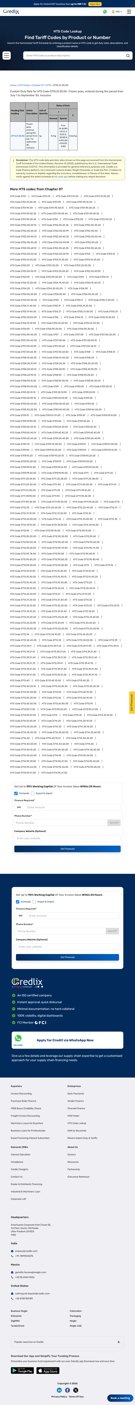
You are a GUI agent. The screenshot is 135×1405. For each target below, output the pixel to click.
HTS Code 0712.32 (81, 513)
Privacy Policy (59, 1396)
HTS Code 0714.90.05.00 (80, 755)
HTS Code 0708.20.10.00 (23, 363)
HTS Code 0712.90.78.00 (23, 553)
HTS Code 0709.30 (83, 398)
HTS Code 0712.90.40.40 (55, 542)
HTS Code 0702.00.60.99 (55, 254)
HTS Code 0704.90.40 (54, 294)
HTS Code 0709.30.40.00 (55, 403)
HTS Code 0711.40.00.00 (79, 484)
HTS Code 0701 (18, 196)
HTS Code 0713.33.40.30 (23, 628)
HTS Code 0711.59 (50, 490)
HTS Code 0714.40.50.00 (23, 744)
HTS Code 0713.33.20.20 (23, 617)
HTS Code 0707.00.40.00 (23, 340)
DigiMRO (15, 1321)
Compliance (17, 1162)
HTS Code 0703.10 (105, 254)
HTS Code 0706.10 (73, 317)
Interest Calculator (20, 1154)
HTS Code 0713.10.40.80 (54, 582)
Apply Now (95, 4)
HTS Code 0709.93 (76, 450)
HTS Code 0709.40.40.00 (55, 409)
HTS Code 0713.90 (83, 703)
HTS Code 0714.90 (51, 755)
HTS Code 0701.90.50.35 (23, 213)
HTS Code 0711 (81, 473)
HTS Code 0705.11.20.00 (101, 300)
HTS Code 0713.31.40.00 (54, 599)
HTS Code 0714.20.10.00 (79, 720)
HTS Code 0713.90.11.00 (22, 709)
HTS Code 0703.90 (20, 277)
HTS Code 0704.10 (99, 277)
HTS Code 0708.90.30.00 (87, 380)
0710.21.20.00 (18, 136)
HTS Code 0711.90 (50, 496)
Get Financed (68, 848)
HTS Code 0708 (82, 352)
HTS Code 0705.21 (51, 311)
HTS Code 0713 (81, 565)
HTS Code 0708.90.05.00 (80, 375)
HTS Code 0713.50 (51, 692)
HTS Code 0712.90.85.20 (23, 559)
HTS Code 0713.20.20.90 (23, 594)
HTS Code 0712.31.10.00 (22, 513)
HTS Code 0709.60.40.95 (87, 438)
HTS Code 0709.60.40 (84, 426)
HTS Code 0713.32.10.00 (23, 605)
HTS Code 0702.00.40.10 (23, 236)
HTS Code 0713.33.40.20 (82, 622)
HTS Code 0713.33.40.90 (86, 628)
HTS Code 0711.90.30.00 (23, 501)
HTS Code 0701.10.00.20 (97, 196)
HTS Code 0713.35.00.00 (80, 640)
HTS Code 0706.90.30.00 (80, 328)
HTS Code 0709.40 (84, 403)
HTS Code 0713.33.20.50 (86, 617)
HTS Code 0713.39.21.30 (83, 651)
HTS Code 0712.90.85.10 (82, 553)
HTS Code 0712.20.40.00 (80, 507)
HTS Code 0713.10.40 (83, 571)
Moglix (73, 1321)
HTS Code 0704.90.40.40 (23, 300)
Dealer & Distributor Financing (26, 1184)
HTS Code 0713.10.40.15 (54, 576)
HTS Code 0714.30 (51, 726)
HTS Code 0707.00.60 (53, 346)
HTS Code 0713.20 (82, 582)
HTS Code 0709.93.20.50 (82, 455)
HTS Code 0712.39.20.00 (54, 524)
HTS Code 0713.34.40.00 (23, 640)
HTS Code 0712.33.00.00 (79, 519)
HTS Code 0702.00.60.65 (23, 254)
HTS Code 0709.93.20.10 (51, 455)
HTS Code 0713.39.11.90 (79, 646)
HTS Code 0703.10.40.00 (87, 259)
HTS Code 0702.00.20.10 (23, 225)
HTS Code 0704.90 (78, 288)
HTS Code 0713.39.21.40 (23, 657)
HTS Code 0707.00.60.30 (23, 352)
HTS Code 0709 (50, 386)
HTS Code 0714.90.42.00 (86, 761)
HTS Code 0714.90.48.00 (87, 767)
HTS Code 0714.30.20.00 (23, 732)
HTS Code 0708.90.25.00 (55, 380)
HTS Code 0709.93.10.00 (104, 450)
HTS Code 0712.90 (19, 530)
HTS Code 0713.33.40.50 (55, 628)
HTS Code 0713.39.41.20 (23, 669)
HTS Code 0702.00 (73, 219)
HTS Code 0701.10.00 (67, 196)
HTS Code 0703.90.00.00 (48, 277)
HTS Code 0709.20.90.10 (23, 398)
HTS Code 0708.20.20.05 (84, 363)
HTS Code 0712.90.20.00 (23, 536)
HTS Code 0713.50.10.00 (80, 692)
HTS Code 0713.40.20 (77, 680)
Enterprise (16, 1316)
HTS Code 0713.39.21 (108, 646)
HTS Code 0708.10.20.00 (23, 357)
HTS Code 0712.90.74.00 (86, 548)
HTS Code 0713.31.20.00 (23, 599)
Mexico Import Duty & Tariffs (82, 1138)
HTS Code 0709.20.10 (100, 386)
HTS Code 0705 (50, 300)
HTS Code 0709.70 (19, 444)
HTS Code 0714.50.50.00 (86, 749)
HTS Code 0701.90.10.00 (79, 202)
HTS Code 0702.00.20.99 (55, 230)
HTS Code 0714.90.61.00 (54, 772)
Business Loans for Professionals (28, 1130)
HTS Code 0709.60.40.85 (55, 438)
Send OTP (114, 823)
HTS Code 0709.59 (75, 415)
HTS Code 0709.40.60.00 (88, 409)
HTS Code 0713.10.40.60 (23, 582)
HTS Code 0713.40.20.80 (23, 692)
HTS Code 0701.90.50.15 (51, 207)
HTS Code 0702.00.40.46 (87, 236)
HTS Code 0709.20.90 (83, 392)
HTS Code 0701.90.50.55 (86, 213)
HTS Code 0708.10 (105, 352)
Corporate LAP (18, 1199)
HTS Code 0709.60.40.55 (86, 432)
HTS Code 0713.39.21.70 (22, 663)
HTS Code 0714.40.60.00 (55, 744)
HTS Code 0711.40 (51, 484)
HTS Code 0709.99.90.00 (55, 473)
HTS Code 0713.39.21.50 (53, 657)
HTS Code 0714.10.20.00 (23, 720)
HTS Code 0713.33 (82, 605)
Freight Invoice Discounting (25, 1115)
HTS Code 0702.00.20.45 (87, 225)
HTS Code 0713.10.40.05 (23, 576)
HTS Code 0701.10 (40, 196)
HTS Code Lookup (77, 1123)
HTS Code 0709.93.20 (21, 455)
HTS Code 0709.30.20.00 (23, 403)
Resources (73, 1162)
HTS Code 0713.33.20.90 (23, 622)
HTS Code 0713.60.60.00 (23, 703)
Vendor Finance (76, 1101)
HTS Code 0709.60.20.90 (54, 426)
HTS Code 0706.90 (20, 328)
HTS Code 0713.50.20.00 (23, 697)
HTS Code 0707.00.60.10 (83, 346)
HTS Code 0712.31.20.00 (54, 513)
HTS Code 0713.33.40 (52, 622)
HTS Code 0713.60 (51, 697)
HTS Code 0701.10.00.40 (23, 202)
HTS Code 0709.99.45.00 (23, 473)
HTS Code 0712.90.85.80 (54, 565)
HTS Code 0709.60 (51, 421)
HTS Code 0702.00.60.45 (87, 248)
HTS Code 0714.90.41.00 (54, 761)
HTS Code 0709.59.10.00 (104, 415)
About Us (73, 1147)
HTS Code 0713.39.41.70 (84, 674)
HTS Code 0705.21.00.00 (79, 311)
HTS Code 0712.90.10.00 (47, 530)
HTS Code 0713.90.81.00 (23, 715)
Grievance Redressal (78, 1176)
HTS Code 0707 (50, 334)
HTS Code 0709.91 (76, 444)
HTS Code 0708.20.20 (53, 363)
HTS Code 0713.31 (50, 594)
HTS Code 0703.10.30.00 (55, 259)
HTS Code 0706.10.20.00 (54, 323)
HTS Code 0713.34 (19, 634)
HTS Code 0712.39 (107, 519)
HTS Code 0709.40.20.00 (23, 409)
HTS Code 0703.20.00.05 (77, 265)
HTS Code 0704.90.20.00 (23, 294)
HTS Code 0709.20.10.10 (23, 392)
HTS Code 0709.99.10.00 (23, 467)
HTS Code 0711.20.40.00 (23, 484)
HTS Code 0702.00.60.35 (55, 248)
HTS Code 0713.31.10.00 (78, 594)
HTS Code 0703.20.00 (47, 265)
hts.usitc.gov (61, 176)
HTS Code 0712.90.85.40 (86, 559)
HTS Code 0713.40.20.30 (86, 686)
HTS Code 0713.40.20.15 (23, 686)
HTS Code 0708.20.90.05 (83, 369)
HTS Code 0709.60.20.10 (23, 426)
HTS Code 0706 (50, 317)
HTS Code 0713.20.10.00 (23, 588)
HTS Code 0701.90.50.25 (82, 207)
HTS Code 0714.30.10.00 (80, 726)
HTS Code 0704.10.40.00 (55, 282)
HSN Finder (73, 1115)
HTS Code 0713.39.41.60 (54, 674)
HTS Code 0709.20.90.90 (54, 398)
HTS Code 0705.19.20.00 (79, 305)
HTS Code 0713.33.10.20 (23, 611)
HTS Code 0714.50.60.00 (23, 755)
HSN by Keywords (77, 1130)
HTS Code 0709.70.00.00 (48, 444)
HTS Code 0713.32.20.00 (54, 605)
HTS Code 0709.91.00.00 (104, 444)
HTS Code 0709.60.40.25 (54, 432)
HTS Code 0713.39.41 (52, 663)
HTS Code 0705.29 (108, 311)
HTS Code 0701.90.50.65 (23, 219)
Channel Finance (76, 1108)
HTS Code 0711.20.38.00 (85, 478)
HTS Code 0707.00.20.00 (102, 334)
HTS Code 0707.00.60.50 (55, 352)
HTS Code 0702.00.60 (86, 242)
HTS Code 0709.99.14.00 (54, 467)
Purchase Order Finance (23, 1101)
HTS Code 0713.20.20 (52, 588)
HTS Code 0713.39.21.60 (84, 657)
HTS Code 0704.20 (20, 288)
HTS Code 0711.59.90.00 (23, 496)
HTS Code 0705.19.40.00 (23, 311)
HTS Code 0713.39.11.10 (49, 646)
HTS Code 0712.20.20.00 (48, 507)
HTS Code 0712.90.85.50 (23, 565)
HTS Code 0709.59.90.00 (23, 421)
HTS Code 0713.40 (19, 680)
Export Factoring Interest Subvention (30, 1138)
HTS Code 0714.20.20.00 (23, 726)
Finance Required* (24, 800)
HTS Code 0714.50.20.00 (54, 749)
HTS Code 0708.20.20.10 (23, 369)
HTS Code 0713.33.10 (108, 605)
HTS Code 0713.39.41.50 (23, 674)
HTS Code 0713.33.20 (83, 611)
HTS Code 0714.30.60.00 (87, 732)
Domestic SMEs (19, 1147)
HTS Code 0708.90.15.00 (23, 380)
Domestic (24, 793)
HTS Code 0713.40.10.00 (48, 680)
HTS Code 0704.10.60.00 (87, 282)
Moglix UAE (75, 1325)
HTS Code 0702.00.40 (86, 230)
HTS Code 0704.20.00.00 (49, 288)
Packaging (75, 1316)
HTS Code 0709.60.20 (78, 421)
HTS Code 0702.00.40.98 (55, 242)
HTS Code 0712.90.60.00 (86, 542)
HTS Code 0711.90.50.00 (54, 501)
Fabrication (76, 1311)
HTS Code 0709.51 (19, 415)
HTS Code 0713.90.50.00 (54, 709)
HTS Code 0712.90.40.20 (23, 542)
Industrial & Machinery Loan (25, 1191)
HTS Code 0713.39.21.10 (22, 651)
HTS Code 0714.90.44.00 (23, 767)
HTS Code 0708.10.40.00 (55, 357)
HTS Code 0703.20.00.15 (23, 271)
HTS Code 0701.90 (51, 202)
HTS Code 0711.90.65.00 (85, 501)
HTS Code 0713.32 (82, 599)
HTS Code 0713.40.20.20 (54, 686)
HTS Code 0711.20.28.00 (54, 478)
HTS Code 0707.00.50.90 (23, 346)
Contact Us (17, 1176)
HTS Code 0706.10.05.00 (102, 317)
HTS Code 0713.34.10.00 (48, 634)
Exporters (16, 1086)
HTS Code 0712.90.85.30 (54, 559)
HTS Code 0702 (49, 219)
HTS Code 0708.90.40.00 (23, 386)
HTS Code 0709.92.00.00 (48, 450)
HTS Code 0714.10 (72, 715)
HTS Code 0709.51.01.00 (47, 415)
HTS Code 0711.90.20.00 (78, 496)
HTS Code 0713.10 (103, 565)
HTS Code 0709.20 (74, 386)
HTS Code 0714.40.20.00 (79, 738)
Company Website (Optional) (30, 831)
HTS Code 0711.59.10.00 (78, 490)
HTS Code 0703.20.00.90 (87, 271)
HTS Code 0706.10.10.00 (23, 323)
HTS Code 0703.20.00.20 (55, 271)
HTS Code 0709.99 (51, 461)
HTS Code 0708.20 (84, 357)
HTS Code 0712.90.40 (84, 536)
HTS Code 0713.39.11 (20, 646)
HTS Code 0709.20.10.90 (54, 392)
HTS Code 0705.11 (73, 300)
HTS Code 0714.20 (51, 720)
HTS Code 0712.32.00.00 (23, 519)
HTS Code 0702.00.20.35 (55, 225)
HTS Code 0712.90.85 (52, 553)
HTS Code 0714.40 (20, 738)
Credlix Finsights (19, 1169)
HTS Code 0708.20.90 (53, 369)
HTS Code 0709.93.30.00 (23, 461)
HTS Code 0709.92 (19, 450)
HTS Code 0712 (112, 501)
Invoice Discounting (21, 1093)
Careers (72, 1154)
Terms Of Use (76, 1396)
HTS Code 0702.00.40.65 (23, 242)
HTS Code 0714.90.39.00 (23, 761)
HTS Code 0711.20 (103, 473)
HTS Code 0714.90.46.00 (55, 767)
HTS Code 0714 (49, 715)
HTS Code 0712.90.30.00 (55, 536)
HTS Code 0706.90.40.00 (23, 334)
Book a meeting (120, 1398)
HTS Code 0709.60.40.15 (23, 432)
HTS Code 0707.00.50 (53, 340)
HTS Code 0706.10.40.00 (86, 323)
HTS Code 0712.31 (107, 507)
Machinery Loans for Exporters (27, 1123)
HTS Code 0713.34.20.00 (79, 634)
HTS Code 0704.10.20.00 (23, 282)
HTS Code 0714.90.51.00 (23, 772)
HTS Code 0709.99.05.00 (80, 461)
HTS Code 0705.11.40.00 (23, 305)
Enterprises (74, 1086)
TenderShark (17, 1325)
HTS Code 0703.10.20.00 (23, 259)
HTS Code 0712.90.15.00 (78, 530)
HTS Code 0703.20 (20, 265)
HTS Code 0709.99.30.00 (85, 467)
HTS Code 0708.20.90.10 (23, 375)
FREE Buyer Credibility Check (26, 1108)
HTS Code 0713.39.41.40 (85, 669)
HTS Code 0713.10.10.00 (22, 571)
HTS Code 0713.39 (107, 640)
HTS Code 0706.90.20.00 (48, 328)
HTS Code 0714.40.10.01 (48, 738)
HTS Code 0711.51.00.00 (23, 490)
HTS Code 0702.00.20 (100, 219)
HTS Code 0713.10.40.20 (85, 576)
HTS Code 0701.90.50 (21, 207)
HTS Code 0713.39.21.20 (53, 651)
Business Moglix (19, 1311)
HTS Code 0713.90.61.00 (85, 709)
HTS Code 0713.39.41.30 (54, 669)
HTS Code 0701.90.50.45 (54, 213)
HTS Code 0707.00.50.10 (84, 340)
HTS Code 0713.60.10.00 (79, 697)
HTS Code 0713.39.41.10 (80, 663)
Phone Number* (23, 816)
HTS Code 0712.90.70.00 (54, 548)
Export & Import (44, 793)
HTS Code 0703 (82, 254)
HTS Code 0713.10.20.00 (54, 571)
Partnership (74, 1169)
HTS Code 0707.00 (73, 334)
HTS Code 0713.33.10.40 (54, 611)
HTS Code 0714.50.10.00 (23, 749)
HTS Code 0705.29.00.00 (23, 317)
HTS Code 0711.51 (107, 484)
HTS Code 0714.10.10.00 (100, 715)
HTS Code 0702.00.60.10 (23, 248)
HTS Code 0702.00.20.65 (23, 230)
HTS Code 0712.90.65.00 (23, 548)
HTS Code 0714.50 (84, 744)
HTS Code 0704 (75, 277)
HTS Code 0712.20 (19, 507)
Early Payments (76, 1093)
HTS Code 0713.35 (51, 640)
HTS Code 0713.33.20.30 (54, 617)
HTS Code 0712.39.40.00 (85, 524)
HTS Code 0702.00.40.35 (55, 236)
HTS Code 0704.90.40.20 (84, 294)
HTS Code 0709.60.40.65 (23, 438)
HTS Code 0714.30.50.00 (55, 732)
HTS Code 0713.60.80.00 (55, 703)
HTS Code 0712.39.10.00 (23, 524)
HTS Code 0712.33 (51, 519)
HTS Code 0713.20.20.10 (82, 588)
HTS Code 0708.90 (51, 375)
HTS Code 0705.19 (51, 305)
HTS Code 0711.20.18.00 (23, 478)
